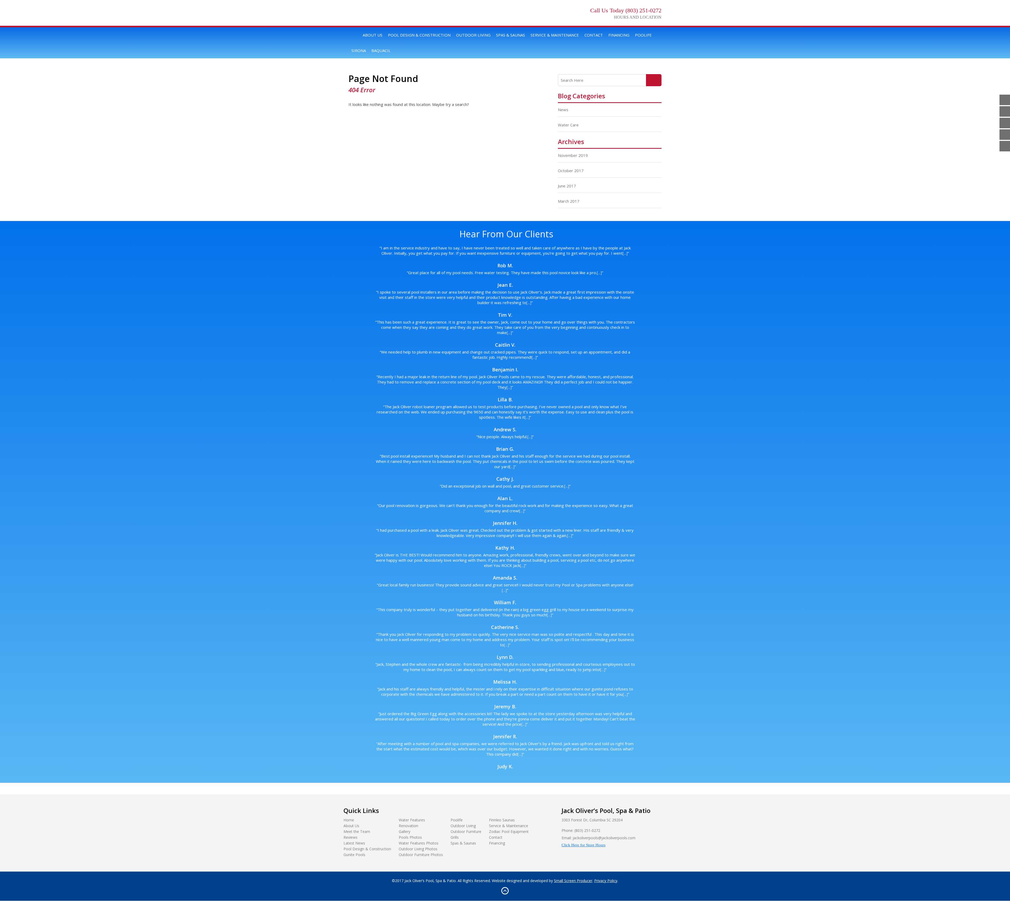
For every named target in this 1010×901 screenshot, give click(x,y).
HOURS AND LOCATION (637, 17)
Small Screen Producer (573, 880)
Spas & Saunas (510, 35)
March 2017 (568, 201)
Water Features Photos (418, 843)
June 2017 (567, 185)
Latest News (354, 843)
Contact (593, 35)
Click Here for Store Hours (583, 845)
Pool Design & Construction (419, 35)
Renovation (408, 825)
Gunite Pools (354, 854)
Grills (455, 837)
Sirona (358, 50)
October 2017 (571, 170)
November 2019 (573, 155)
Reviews (350, 837)
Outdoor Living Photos (418, 848)
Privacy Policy (605, 880)
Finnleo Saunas (502, 819)
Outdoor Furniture (466, 831)
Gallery (404, 831)
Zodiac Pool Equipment (509, 831)
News (563, 109)
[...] (625, 253)
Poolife (643, 35)
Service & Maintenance (555, 35)
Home (354, 35)
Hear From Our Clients (506, 234)
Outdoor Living (473, 35)
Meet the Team (357, 831)
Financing (618, 35)
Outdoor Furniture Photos (421, 854)
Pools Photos (410, 837)
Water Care (568, 124)
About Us (372, 35)
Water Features (412, 819)
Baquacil (381, 50)
